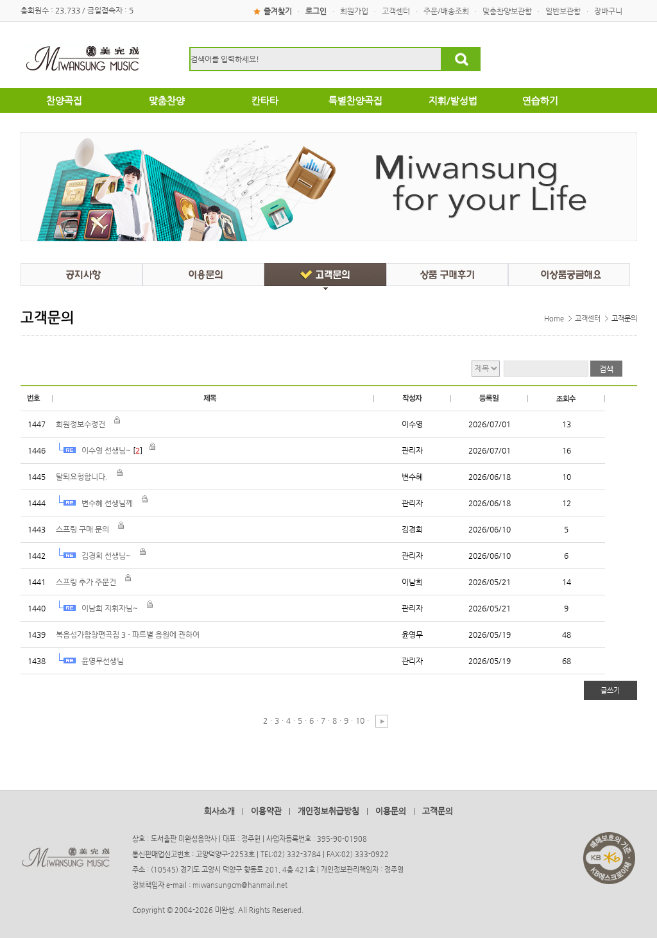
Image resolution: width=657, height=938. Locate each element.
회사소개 (219, 810)
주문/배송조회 (446, 10)
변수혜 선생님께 (107, 503)
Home (554, 318)
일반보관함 (563, 10)
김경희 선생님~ (106, 555)
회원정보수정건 (80, 424)
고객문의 (437, 810)
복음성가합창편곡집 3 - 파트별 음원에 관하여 (128, 634)
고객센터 (396, 10)
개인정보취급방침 (328, 810)
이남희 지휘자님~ (109, 608)
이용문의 (390, 810)
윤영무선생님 (102, 660)
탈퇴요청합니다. (82, 476)
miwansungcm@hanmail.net (239, 885)
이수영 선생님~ (106, 450)
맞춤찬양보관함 (507, 10)
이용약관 (266, 810)
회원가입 (354, 10)
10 (359, 720)
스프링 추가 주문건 (86, 581)
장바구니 (608, 10)
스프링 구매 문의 (82, 529)
